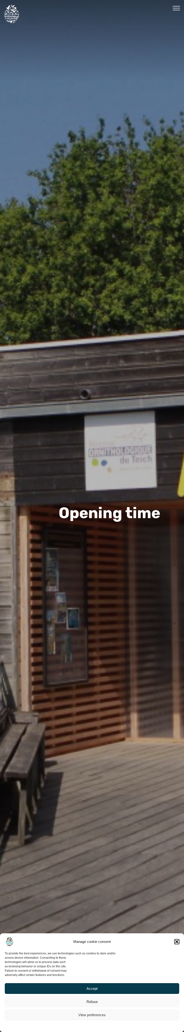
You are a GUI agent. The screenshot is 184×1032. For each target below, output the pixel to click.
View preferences (92, 1015)
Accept (92, 988)
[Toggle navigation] (176, 8)
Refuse (92, 1002)
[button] (176, 941)
